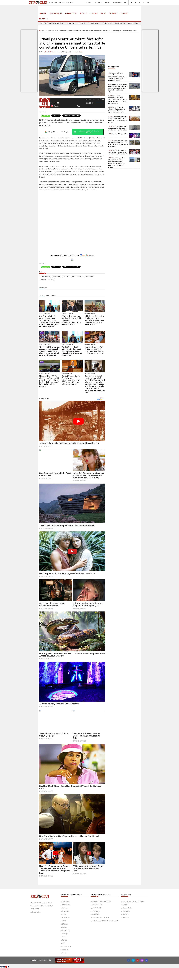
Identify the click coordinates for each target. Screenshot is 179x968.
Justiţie (64, 927)
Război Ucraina (95, 23)
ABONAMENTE (97, 908)
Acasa (43, 30)
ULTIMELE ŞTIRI (56, 13)
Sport (103, 13)
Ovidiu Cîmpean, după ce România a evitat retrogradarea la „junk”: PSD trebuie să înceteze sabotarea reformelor (71, 380)
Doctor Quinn (127, 908)
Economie (94, 13)
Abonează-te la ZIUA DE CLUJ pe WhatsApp (89, 132)
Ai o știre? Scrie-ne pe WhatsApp (52, 23)
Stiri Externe (66, 946)
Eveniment (113, 13)
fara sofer (65, 276)
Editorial (65, 950)
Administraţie (71, 13)
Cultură (64, 937)
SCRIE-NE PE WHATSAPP (101, 901)
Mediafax (126, 914)
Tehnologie (66, 901)
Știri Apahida (134, 23)
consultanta (56, 276)
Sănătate (124, 13)
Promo (64, 953)
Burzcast (87, 964)
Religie (64, 940)
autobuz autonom (45, 276)
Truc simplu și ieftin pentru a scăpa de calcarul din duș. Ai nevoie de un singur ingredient (118, 128)
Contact (107, 2)
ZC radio (82, 23)
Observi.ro (126, 911)
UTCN (52, 279)
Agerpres (126, 917)
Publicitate (97, 2)
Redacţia (88, 2)
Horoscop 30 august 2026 (117, 134)
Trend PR (126, 905)
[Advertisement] (72, 207)
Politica (65, 908)
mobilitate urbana (76, 276)
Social (64, 914)
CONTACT (96, 914)
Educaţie (65, 933)
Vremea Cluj (108, 23)
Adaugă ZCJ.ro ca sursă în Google (58, 132)
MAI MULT (43, 19)
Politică (83, 13)
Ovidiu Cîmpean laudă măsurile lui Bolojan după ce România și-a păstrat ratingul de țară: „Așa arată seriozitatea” (72, 351)
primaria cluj (44, 279)
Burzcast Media (97, 964)
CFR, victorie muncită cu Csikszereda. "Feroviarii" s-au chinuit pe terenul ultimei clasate (118, 152)
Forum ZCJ (66, 930)
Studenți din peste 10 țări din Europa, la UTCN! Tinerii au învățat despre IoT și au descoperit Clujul (94, 350)
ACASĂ (43, 13)
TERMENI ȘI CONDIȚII (100, 917)
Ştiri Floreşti (121, 23)
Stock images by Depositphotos (134, 901)
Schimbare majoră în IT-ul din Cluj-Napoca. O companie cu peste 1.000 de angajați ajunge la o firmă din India (94, 320)
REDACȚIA (96, 911)
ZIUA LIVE (71, 23)
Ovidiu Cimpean (89, 276)
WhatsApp (117, 2)
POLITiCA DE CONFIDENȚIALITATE (105, 921)
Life (63, 943)
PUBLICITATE (97, 905)
